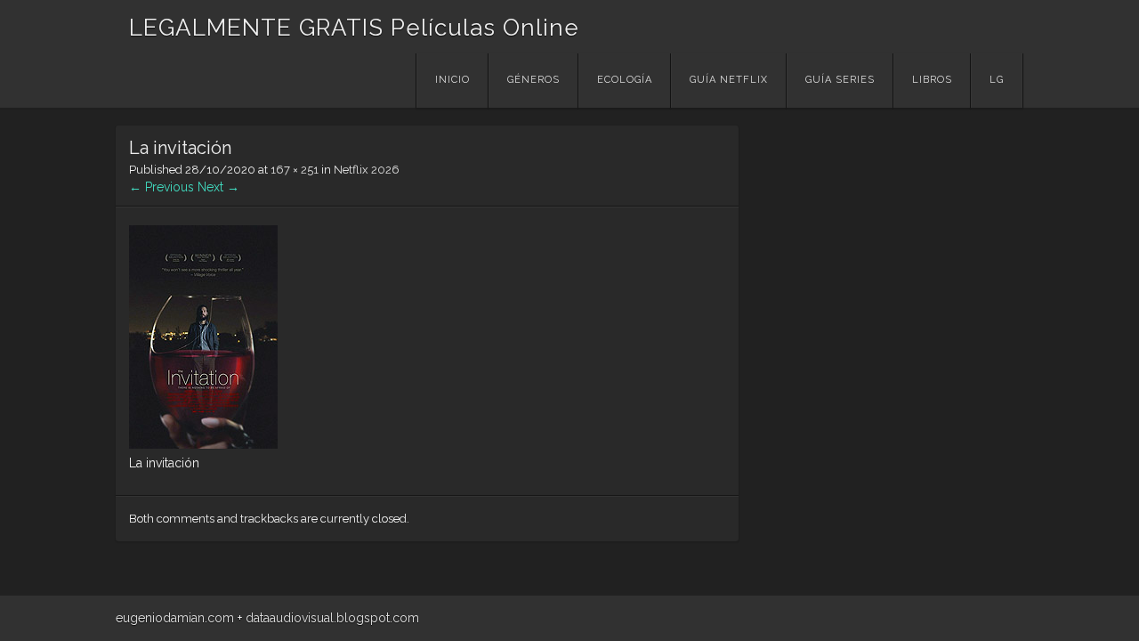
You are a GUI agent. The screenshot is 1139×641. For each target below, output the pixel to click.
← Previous (161, 187)
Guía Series (840, 79)
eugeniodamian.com (175, 618)
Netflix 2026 (367, 169)
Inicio (452, 79)
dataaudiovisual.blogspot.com (332, 618)
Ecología (624, 79)
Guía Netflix (729, 79)
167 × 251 (295, 169)
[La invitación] (203, 444)
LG (997, 79)
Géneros (533, 79)
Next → (218, 187)
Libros (932, 79)
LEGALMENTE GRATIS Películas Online (354, 27)
